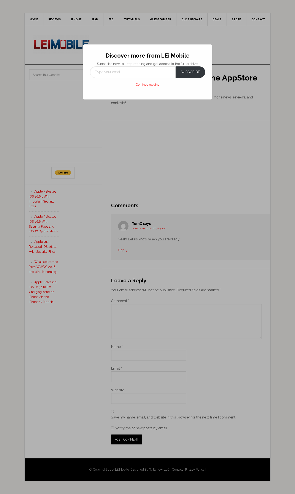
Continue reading (148, 84)
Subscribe (190, 72)
